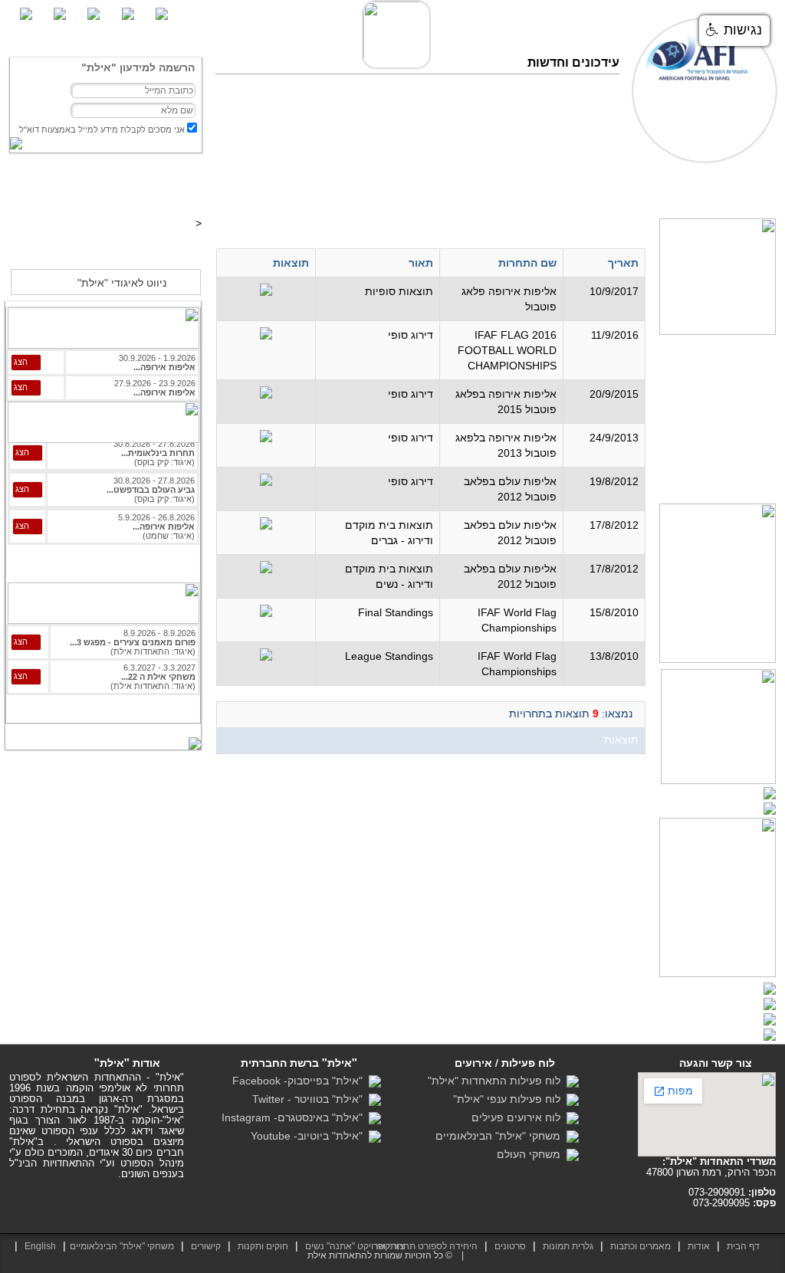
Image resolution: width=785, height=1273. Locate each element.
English (40, 1246)
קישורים (206, 1246)
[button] (734, 30)
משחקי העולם (532, 1154)
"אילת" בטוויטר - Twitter (310, 1099)
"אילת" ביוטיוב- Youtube (310, 1136)
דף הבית (752, 190)
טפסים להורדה (477, 190)
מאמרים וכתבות (687, 190)
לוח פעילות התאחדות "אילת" (497, 1081)
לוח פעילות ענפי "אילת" (510, 1099)
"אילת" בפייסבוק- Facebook (300, 1081)
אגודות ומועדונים (396, 190)
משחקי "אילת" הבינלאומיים (501, 1136)
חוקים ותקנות (263, 1246)
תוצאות (623, 190)
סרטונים (539, 190)
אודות (699, 1246)
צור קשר (326, 190)
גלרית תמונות (568, 1246)
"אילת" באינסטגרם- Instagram (295, 1117)
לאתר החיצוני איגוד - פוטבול (105, 247)
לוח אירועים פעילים (519, 1117)
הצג (21, 361)
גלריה (582, 190)
